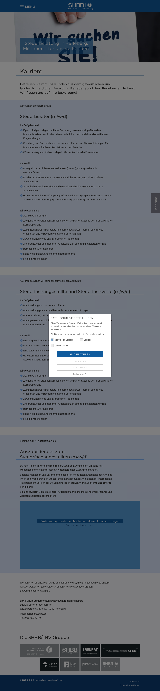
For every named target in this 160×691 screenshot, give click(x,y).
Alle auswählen (80, 354)
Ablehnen (80, 361)
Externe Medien (61, 346)
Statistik (87, 340)
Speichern (80, 367)
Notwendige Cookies (63, 340)
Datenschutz (91, 334)
